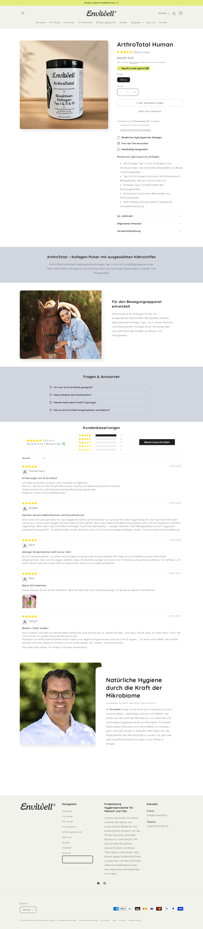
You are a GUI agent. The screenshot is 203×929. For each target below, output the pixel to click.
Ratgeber (67, 847)
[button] (23, 13)
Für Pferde (67, 816)
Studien (66, 842)
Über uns (66, 837)
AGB (114, 920)
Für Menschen (69, 826)
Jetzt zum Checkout (149, 111)
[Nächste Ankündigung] (182, 3)
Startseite (67, 811)
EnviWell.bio (32, 920)
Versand (133, 62)
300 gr (123, 79)
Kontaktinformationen (67, 920)
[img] (29, 466)
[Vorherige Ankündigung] (21, 3)
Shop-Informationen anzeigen (135, 129)
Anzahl (120, 86)
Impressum (105, 920)
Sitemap (66, 853)
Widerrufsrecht (135, 920)
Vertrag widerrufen (77, 859)
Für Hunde (67, 821)
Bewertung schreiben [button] (157, 442)
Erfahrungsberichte (72, 832)
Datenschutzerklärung (88, 920)
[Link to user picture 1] (29, 601)
